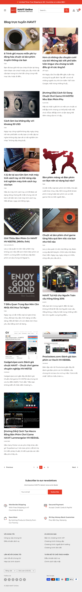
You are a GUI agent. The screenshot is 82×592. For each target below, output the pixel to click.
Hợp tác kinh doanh (12, 561)
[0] (78, 10)
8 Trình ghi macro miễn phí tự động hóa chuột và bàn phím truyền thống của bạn (20, 57)
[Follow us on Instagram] (13, 579)
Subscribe (55, 492)
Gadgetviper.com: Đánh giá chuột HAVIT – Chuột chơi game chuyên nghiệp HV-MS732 (21, 365)
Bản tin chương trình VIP (54, 538)
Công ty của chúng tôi (13, 538)
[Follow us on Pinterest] (16, 579)
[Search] (66, 10)
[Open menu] (5, 10)
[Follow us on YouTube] (20, 579)
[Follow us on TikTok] (24, 579)
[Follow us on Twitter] (9, 579)
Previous (9, 467)
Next (74, 467)
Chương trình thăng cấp (54, 541)
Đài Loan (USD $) (25, 570)
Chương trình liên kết (53, 548)
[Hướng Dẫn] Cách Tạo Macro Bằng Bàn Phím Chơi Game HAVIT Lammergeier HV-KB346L (21, 434)
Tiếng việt (8, 570)
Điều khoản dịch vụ (11, 541)
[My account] (74, 10)
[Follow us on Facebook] (5, 579)
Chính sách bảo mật (52, 561)
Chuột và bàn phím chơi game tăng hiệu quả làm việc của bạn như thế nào (59, 238)
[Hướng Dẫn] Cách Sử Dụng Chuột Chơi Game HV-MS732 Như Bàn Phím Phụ (57, 96)
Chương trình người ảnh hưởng (57, 544)
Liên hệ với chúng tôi (12, 558)
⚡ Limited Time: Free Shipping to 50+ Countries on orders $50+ (41, 2)
